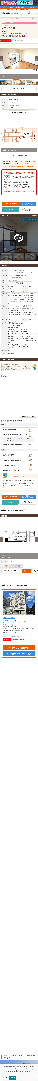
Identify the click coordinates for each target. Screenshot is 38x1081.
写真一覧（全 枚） (19, 88)
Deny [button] (5, 1077)
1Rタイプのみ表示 (16, 566)
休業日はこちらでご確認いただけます (12, 636)
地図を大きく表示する (28, 416)
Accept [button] (12, 1077)
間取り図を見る (20, 283)
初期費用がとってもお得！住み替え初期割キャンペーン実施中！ (18, 7)
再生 (4, 561)
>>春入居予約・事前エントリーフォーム (19, 191)
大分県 (16, 18)
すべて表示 (4, 566)
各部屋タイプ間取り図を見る (19, 155)
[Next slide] (36, 58)
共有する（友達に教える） (29, 209)
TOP (3, 18)
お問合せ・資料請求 (11, 204)
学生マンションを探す (9, 18)
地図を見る (20, 272)
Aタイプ (6, 571)
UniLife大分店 (9, 618)
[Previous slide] (1, 58)
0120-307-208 (18, 639)
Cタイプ (26, 571)
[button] (3, 82)
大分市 (20, 18)
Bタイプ (16, 571)
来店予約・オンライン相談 (29, 203)
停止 (12, 561)
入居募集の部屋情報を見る (19, 112)
